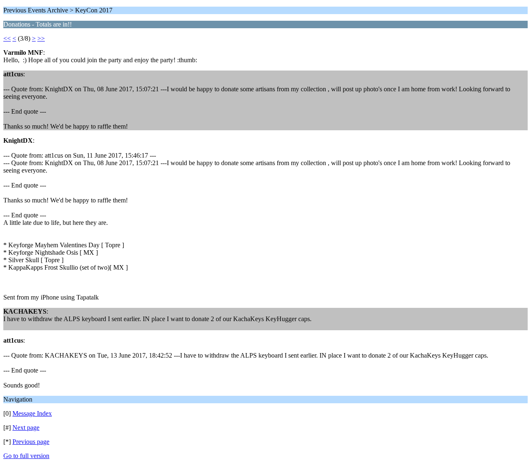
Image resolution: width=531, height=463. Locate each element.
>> (41, 38)
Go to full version (26, 455)
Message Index (32, 413)
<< (7, 38)
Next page (25, 427)
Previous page (30, 441)
